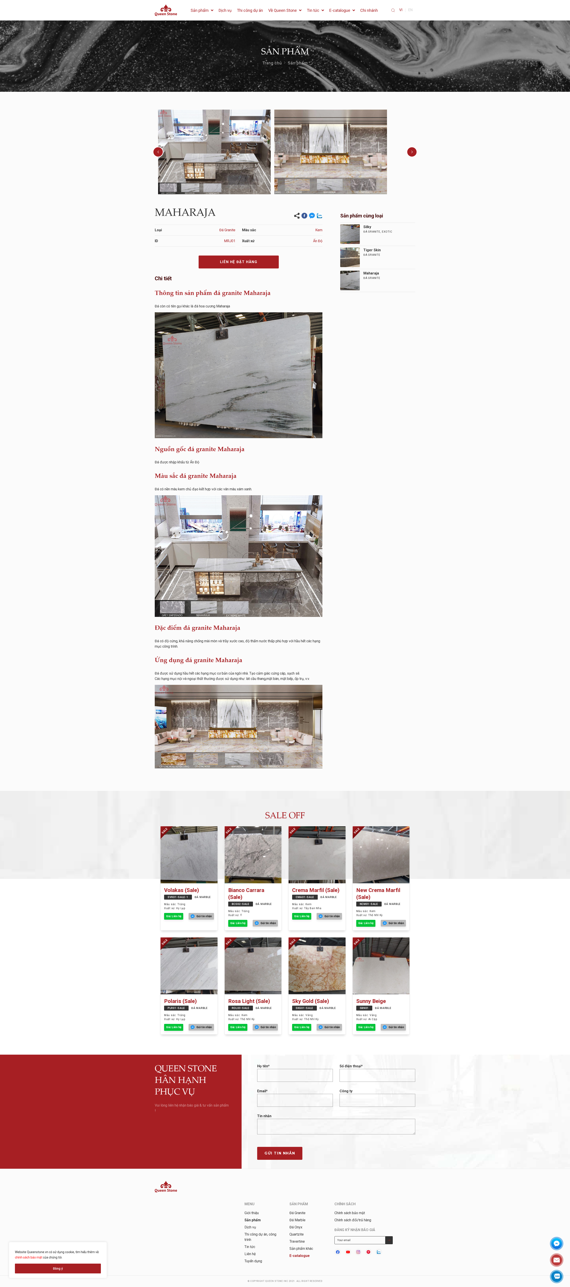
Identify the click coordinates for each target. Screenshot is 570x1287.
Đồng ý (58, 1268)
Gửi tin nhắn (280, 1153)
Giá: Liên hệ (173, 916)
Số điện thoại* (351, 1066)
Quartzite (296, 1234)
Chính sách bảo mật (349, 1213)
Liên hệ (250, 1254)
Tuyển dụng (253, 1261)
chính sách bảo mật (28, 1257)
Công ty (346, 1091)
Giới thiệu (251, 1213)
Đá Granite (297, 1213)
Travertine (297, 1241)
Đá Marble (297, 1220)
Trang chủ (272, 63)
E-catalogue (299, 1256)
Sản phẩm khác (301, 1248)
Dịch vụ (250, 1227)
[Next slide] (412, 152)
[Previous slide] (158, 152)
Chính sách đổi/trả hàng (352, 1220)
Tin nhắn (264, 1116)
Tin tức (249, 1247)
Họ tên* (263, 1066)
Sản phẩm (298, 63)
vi (401, 10)
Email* (262, 1091)
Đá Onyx (295, 1227)
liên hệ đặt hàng (238, 262)
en (410, 10)
